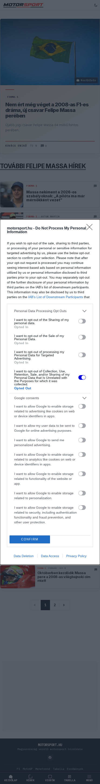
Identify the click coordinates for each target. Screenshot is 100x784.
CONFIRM (29, 539)
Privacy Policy (76, 556)
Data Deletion (24, 556)
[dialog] (50, 392)
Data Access (50, 556)
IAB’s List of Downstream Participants (55, 297)
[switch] (82, 321)
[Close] (91, 228)
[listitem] (50, 311)
